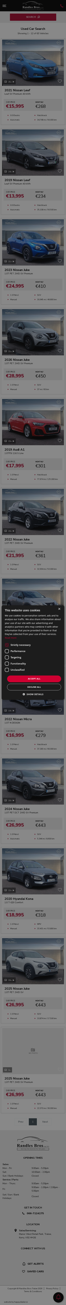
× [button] (59, 609)
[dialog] (33, 652)
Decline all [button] (34, 687)
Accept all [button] (34, 678)
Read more (10, 637)
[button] (33, 694)
